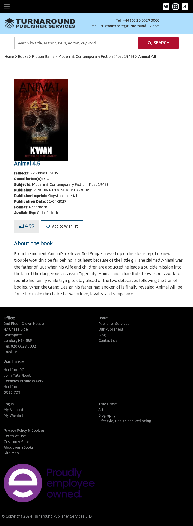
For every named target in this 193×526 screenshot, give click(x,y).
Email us (11, 352)
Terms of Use (15, 436)
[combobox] (76, 43)
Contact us (107, 341)
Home (10, 57)
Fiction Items (43, 57)
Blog (102, 335)
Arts (101, 410)
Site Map (11, 453)
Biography (106, 416)
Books (23, 57)
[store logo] (40, 23)
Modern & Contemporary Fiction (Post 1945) (96, 57)
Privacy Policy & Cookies (24, 431)
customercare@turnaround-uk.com (129, 26)
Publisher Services (113, 324)
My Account (14, 410)
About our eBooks (19, 448)
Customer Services (20, 442)
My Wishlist (13, 416)
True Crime (107, 404)
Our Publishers (110, 330)
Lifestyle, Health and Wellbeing (124, 421)
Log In (9, 404)
